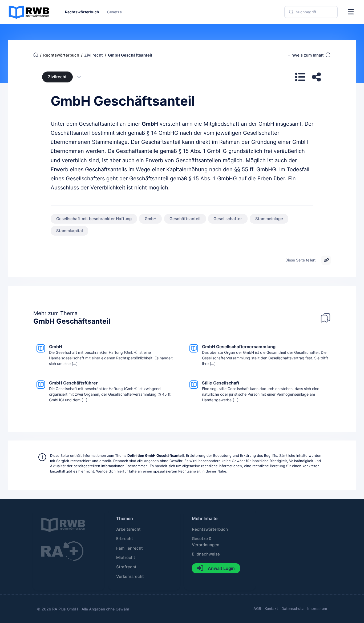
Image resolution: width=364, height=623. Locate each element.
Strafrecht (126, 567)
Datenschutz (292, 608)
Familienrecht (129, 548)
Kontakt (271, 608)
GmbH (150, 124)
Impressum (317, 608)
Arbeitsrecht (128, 529)
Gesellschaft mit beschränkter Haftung (94, 218)
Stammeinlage (269, 218)
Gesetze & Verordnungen (205, 541)
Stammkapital (69, 230)
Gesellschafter (227, 218)
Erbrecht (124, 538)
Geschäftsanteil (184, 218)
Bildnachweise (206, 554)
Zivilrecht (57, 76)
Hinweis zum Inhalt (306, 55)
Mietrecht (125, 557)
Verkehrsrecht (130, 576)
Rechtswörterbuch (210, 529)
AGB (257, 608)
